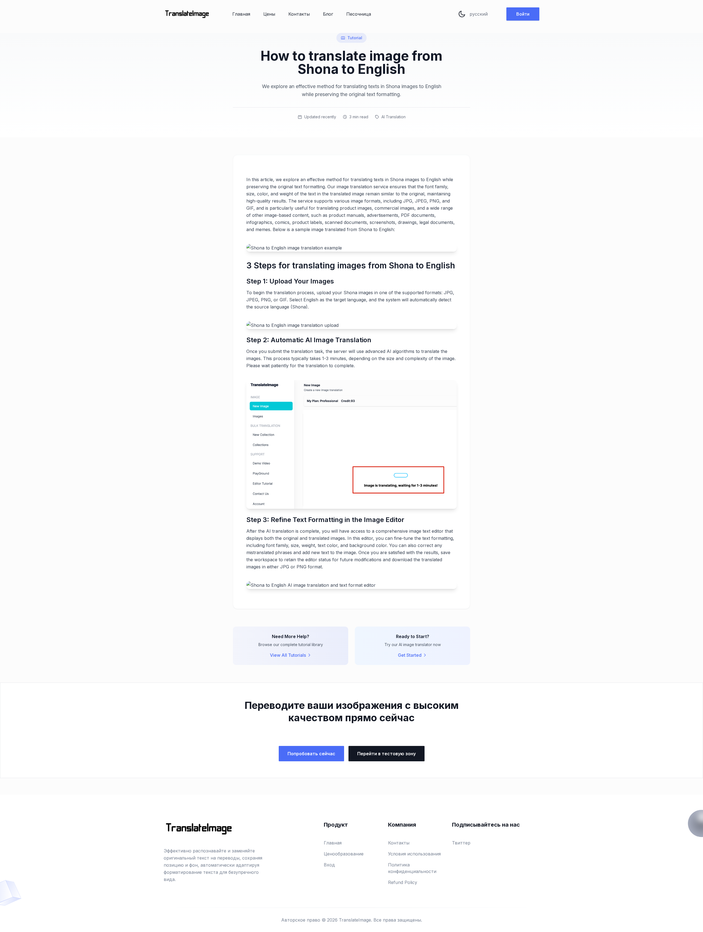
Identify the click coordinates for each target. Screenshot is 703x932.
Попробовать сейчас (311, 753)
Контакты (299, 14)
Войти (522, 14)
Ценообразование (344, 854)
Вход (329, 865)
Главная (241, 14)
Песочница (358, 14)
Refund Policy (402, 882)
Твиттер (461, 843)
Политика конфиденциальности (412, 868)
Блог (328, 14)
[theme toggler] (462, 14)
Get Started (410, 655)
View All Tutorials (288, 655)
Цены (269, 14)
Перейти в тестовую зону (386, 753)
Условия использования (414, 854)
